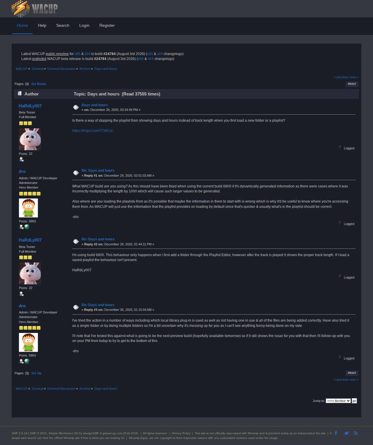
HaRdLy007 (30, 105)
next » (354, 77)
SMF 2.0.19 (19, 433)
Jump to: (319, 401)
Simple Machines (60, 433)
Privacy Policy (181, 433)
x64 (87, 54)
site (203, 433)
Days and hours (95, 105)
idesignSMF (91, 433)
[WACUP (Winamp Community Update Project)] (26, 228)
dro (22, 171)
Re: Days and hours (98, 171)
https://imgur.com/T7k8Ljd (92, 131)
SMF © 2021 (38, 433)
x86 (77, 54)
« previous (341, 77)
